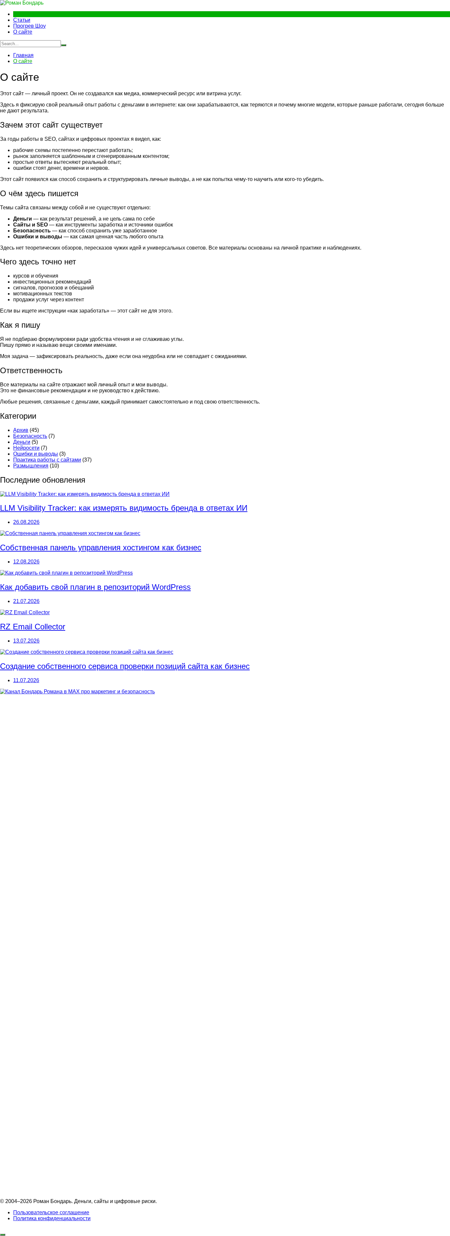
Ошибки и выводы (35, 454)
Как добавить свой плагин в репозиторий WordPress (95, 587)
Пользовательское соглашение (51, 1212)
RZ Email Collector (32, 626)
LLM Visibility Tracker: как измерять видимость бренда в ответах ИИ (123, 507)
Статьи (21, 20)
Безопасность (30, 436)
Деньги (21, 442)
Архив (20, 430)
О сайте (22, 32)
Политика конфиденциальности (52, 1218)
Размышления (30, 465)
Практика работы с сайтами (47, 460)
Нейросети (26, 448)
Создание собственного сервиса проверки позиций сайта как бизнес (125, 666)
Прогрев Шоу (29, 26)
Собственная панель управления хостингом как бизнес (100, 547)
